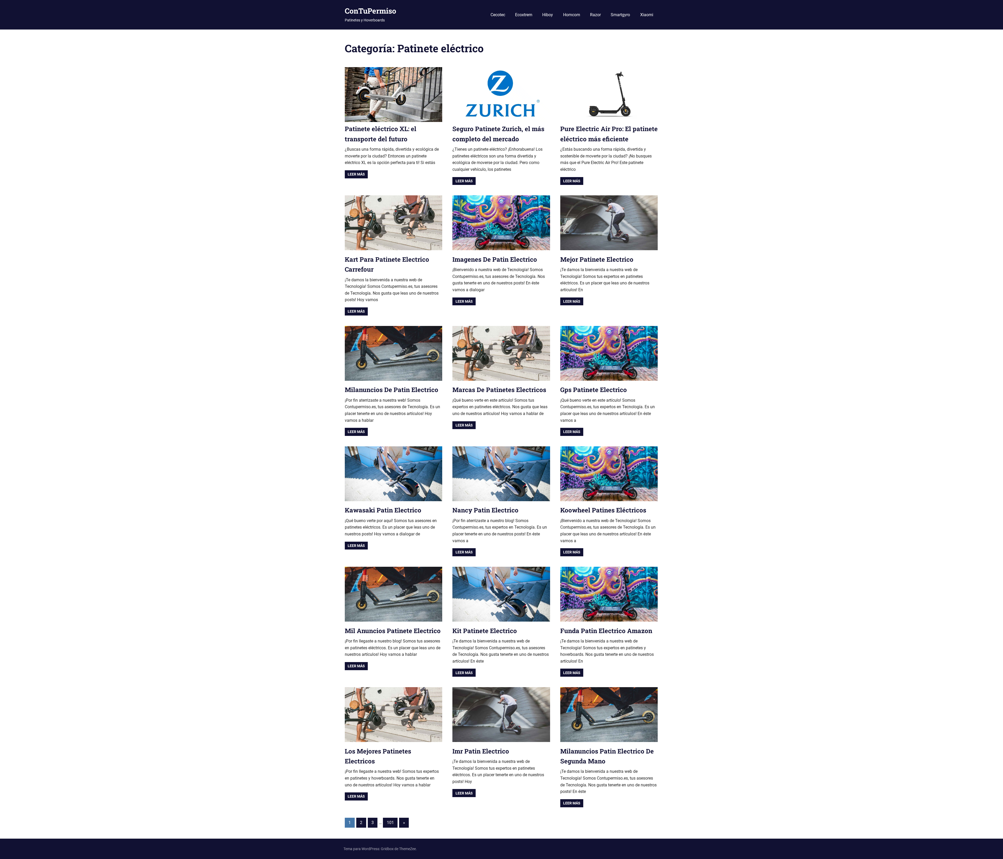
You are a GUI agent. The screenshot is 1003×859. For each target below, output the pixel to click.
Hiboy (547, 14)
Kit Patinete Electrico (484, 631)
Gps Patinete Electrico (593, 389)
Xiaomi (646, 14)
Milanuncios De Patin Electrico (391, 389)
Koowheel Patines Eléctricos (603, 510)
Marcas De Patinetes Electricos (499, 389)
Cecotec (498, 14)
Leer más (356, 174)
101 (390, 822)
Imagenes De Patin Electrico (494, 259)
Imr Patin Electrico (480, 751)
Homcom (571, 14)
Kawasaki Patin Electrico (383, 510)
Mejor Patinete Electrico (596, 259)
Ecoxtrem (523, 14)
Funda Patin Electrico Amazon (606, 631)
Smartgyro (620, 14)
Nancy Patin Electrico (485, 510)
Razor (595, 14)
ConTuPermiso (370, 11)
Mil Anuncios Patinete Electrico (393, 631)
